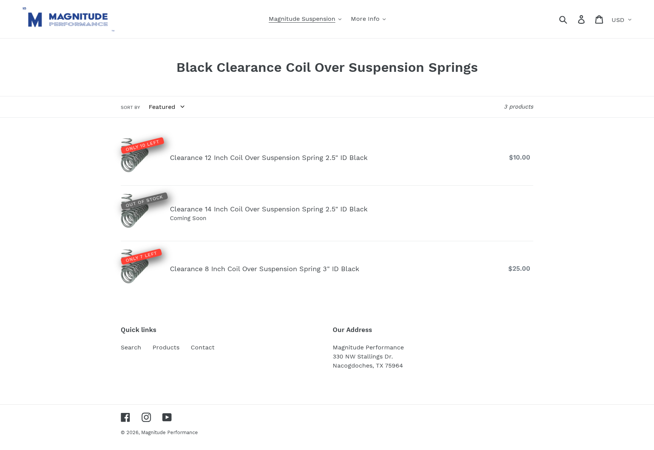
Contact (203, 347)
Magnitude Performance (169, 432)
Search (131, 347)
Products (166, 347)
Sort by (130, 107)
